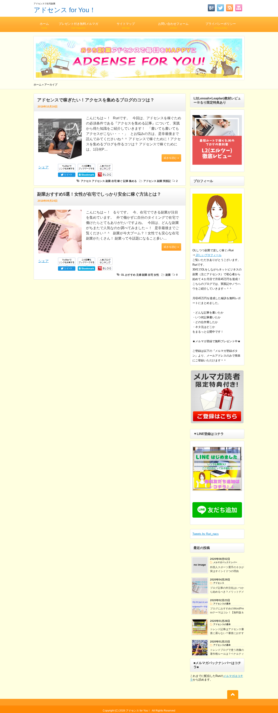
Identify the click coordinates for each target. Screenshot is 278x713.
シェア (43, 167)
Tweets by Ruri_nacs (205, 533)
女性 (156, 274)
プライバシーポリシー (220, 25)
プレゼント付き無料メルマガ (78, 25)
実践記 (167, 181)
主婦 (138, 274)
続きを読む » (171, 157)
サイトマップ (126, 25)
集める (133, 181)
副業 (108, 181)
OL (122, 274)
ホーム (44, 25)
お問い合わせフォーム (173, 25)
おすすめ (130, 274)
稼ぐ (119, 181)
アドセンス (98, 181)
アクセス (86, 181)
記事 (125, 181)
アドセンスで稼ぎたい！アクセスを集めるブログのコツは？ (95, 99)
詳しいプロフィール (208, 255)
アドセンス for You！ (65, 9)
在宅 (114, 181)
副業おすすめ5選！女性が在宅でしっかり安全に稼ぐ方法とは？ (99, 194)
